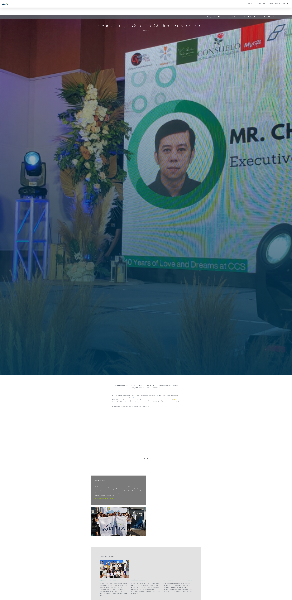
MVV (219, 17)
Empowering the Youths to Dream (109, 580)
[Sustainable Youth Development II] (146, 569)
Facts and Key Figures (254, 17)
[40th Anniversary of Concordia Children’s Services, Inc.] (177, 569)
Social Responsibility (229, 17)
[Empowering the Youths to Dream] (114, 569)
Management (211, 17)
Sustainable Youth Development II (140, 580)
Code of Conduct (269, 17)
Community (242, 17)
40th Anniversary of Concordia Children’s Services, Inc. (177, 580)
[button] (287, 3)
